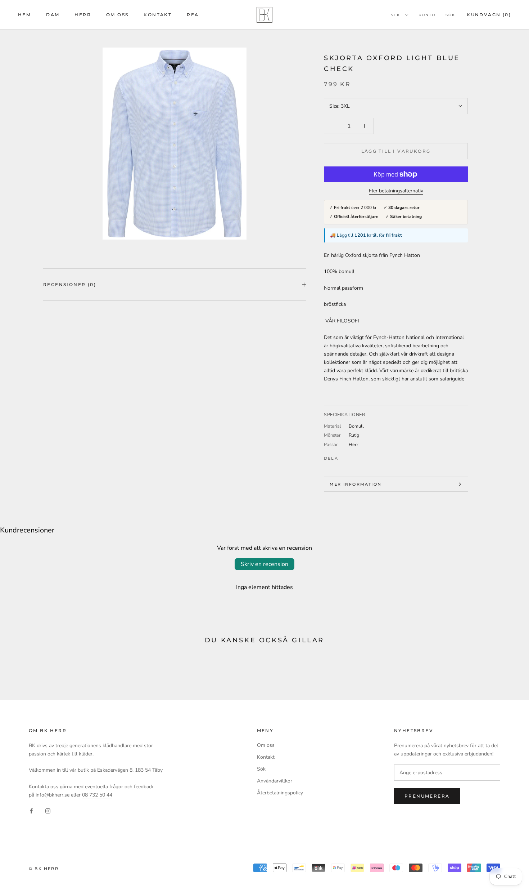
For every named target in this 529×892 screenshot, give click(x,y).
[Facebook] (345, 456)
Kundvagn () (489, 14)
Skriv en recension (264, 564)
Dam (52, 14)
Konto (427, 15)
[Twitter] (354, 456)
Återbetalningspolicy (280, 792)
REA (193, 14)
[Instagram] (47, 810)
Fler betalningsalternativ (396, 190)
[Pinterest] (364, 456)
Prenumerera (426, 796)
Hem (24, 14)
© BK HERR (44, 868)
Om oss (117, 14)
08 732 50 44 (97, 794)
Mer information (355, 484)
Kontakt (158, 14)
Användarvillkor (274, 780)
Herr (82, 14)
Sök (450, 15)
